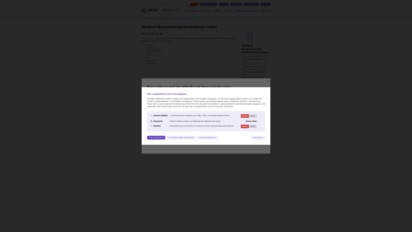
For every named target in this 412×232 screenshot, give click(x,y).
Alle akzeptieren (156, 138)
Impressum (258, 138)
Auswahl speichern (207, 138)
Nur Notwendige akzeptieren (181, 138)
